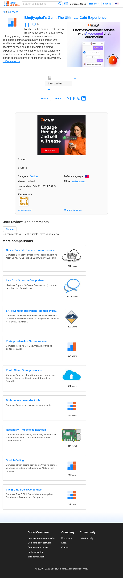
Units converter (35, 552)
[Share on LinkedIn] (83, 98)
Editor (67, 181)
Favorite (27, 24)
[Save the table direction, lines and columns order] (50, 78)
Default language (73, 176)
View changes (25, 210)
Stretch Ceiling (15, 460)
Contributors (25, 194)
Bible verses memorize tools (23, 400)
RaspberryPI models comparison (26, 429)
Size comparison (36, 556)
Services (13, 12)
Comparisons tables (38, 547)
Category (23, 176)
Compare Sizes (78, 4)
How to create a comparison (42, 538)
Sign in (107, 4)
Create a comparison (66, 4)
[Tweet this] (78, 98)
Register (93, 4)
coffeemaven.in (11, 61)
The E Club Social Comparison (24, 489)
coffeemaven (78, 181)
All (4, 12)
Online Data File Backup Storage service (30, 250)
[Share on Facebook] (73, 98)
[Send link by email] (68, 98)
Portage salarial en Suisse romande (27, 341)
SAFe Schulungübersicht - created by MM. (31, 310)
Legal (64, 542)
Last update (24, 186)
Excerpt (22, 159)
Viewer (21, 181)
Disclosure (66, 538)
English (117, 4)
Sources (22, 167)
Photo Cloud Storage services (24, 370)
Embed (58, 98)
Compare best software (39, 542)
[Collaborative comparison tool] (12, 4)
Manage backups (73, 210)
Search (60, 3)
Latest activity (86, 538)
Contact (65, 547)
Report (44, 98)
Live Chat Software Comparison (25, 280)
